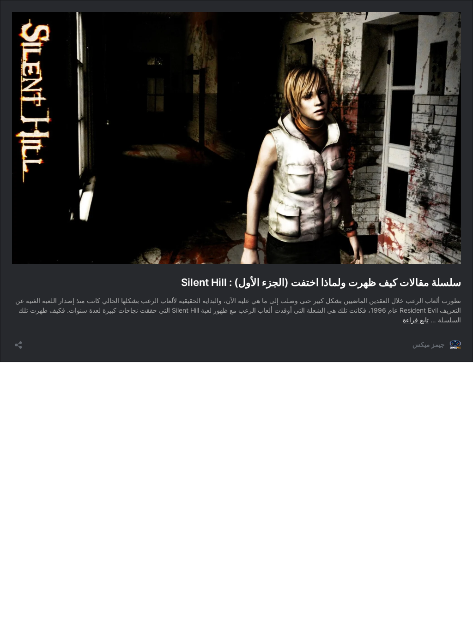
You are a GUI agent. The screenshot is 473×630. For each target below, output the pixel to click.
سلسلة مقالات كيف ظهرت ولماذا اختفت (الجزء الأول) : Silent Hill (321, 282)
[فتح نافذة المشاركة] (18, 342)
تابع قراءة (416, 320)
